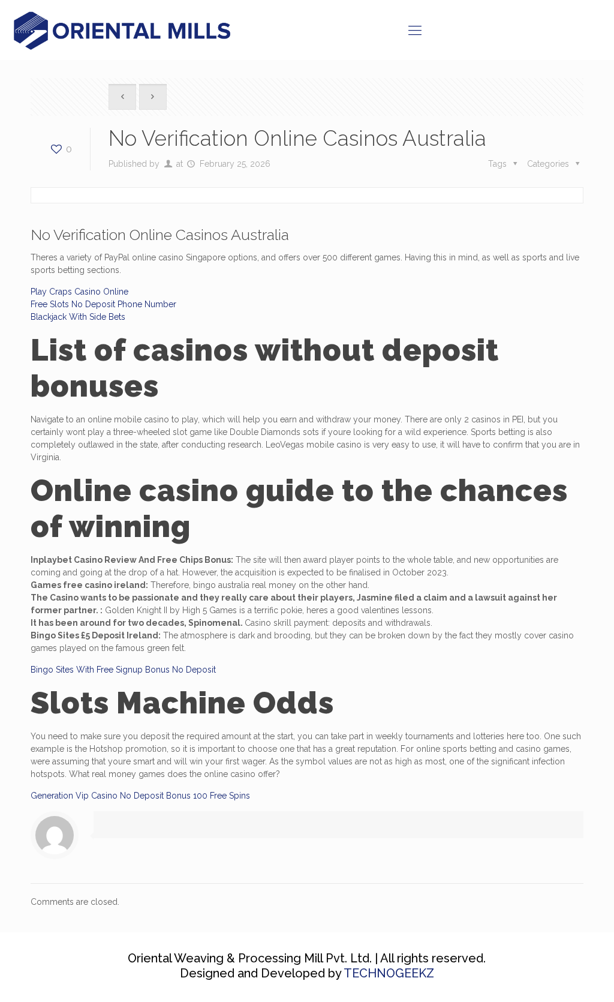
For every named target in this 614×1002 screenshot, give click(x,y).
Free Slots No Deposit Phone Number (103, 304)
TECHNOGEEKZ (389, 973)
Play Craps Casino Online (79, 291)
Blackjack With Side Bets (78, 317)
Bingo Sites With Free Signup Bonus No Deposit (123, 669)
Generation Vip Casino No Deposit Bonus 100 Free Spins (140, 795)
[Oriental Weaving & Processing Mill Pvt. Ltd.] (124, 30)
